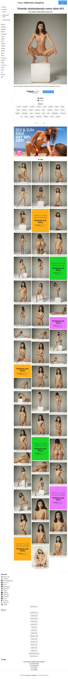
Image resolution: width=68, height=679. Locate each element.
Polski (2, 67)
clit (21, 116)
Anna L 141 (6, 582)
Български (3, 58)
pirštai (26, 116)
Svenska (3, 48)
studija (62, 106)
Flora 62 (5, 590)
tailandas (24, 110)
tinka (48, 113)
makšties (46, 116)
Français (3, 74)
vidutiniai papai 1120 (34, 653)
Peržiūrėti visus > (34, 606)
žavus (31, 113)
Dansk (2, 55)
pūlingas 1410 (34, 642)
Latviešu (3, 43)
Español (3, 24)
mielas (18, 110)
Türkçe (2, 36)
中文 (2, 72)
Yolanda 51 (6, 596)
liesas (44, 106)
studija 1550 (34, 633)
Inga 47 (5, 598)
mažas (52, 116)
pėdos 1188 (34, 647)
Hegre (31, 2)
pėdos (56, 106)
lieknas (56, 110)
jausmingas (24, 113)
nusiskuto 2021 (34, 618)
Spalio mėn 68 (6, 586)
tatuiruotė (37, 110)
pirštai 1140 (34, 650)
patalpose (50, 110)
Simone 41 (5, 600)
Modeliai (5, 9)
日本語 (2, 62)
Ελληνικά (3, 65)
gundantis (37, 113)
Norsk (2, 53)
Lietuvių (3, 46)
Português (3, 29)
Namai (4, 7)
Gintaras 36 (6, 602)
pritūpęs (17, 113)
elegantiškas (55, 113)
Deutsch (3, 31)
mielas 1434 (34, 639)
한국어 (2, 69)
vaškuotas (38, 116)
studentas (63, 113)
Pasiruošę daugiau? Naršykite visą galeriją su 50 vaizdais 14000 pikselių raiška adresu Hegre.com (37, 86)
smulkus (39, 106)
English (3, 60)
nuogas (31, 110)
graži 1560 (34, 630)
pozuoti (62, 110)
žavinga (32, 116)
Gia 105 (5, 584)
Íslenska (3, 50)
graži (43, 113)
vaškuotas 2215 (34, 612)
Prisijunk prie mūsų (63, 2)
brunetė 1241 (34, 645)
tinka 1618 (34, 627)
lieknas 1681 (34, 621)
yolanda (58, 116)
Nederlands (4, 34)
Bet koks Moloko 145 (8, 580)
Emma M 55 (6, 594)
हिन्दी (2, 77)
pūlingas (51, 106)
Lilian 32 (5, 604)
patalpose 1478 (34, 636)
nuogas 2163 (34, 615)
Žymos (4, 11)
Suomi (2, 41)
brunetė (19, 106)
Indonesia (3, 27)
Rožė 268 (5, 578)
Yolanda (41, 100)
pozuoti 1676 (34, 624)
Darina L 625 (6, 576)
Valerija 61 (5, 592)
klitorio (43, 110)
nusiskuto (32, 106)
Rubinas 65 (6, 588)
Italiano (3, 38)
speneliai (25, 106)
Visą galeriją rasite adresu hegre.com (40, 11)
